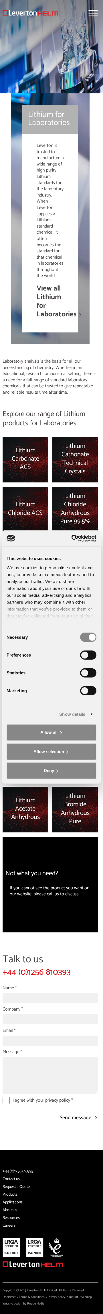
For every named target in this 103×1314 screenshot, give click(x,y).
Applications (13, 1202)
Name (10, 988)
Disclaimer (9, 1297)
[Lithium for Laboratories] (30, 13)
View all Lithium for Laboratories (57, 301)
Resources (11, 1218)
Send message (76, 1118)
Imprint (73, 1297)
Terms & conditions (32, 1297)
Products (10, 1194)
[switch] (88, 655)
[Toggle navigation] (93, 13)
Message (12, 1051)
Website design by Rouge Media (23, 1303)
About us (10, 1210)
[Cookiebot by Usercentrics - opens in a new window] (72, 538)
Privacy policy (56, 1297)
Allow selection (48, 751)
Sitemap (86, 1297)
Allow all (49, 732)
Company (13, 1009)
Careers (9, 1225)
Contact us (11, 1179)
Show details (72, 713)
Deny (49, 770)
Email (9, 1030)
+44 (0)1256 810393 (37, 972)
